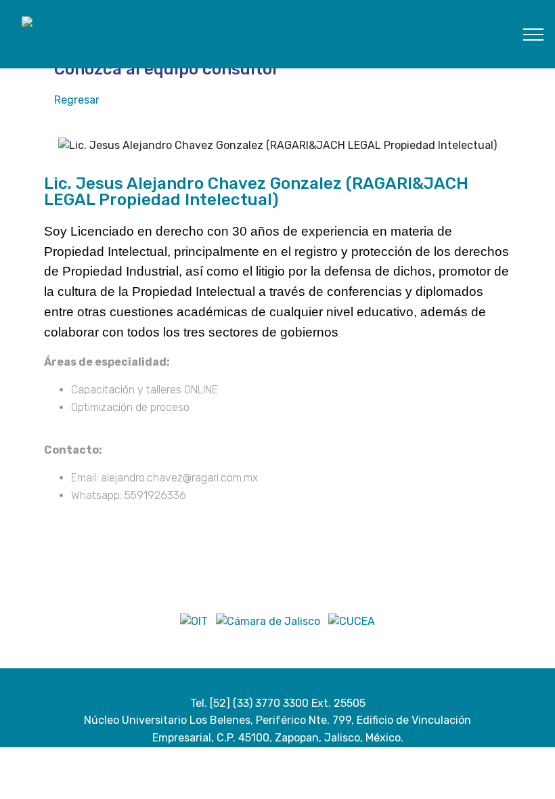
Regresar (76, 99)
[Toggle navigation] (533, 34)
